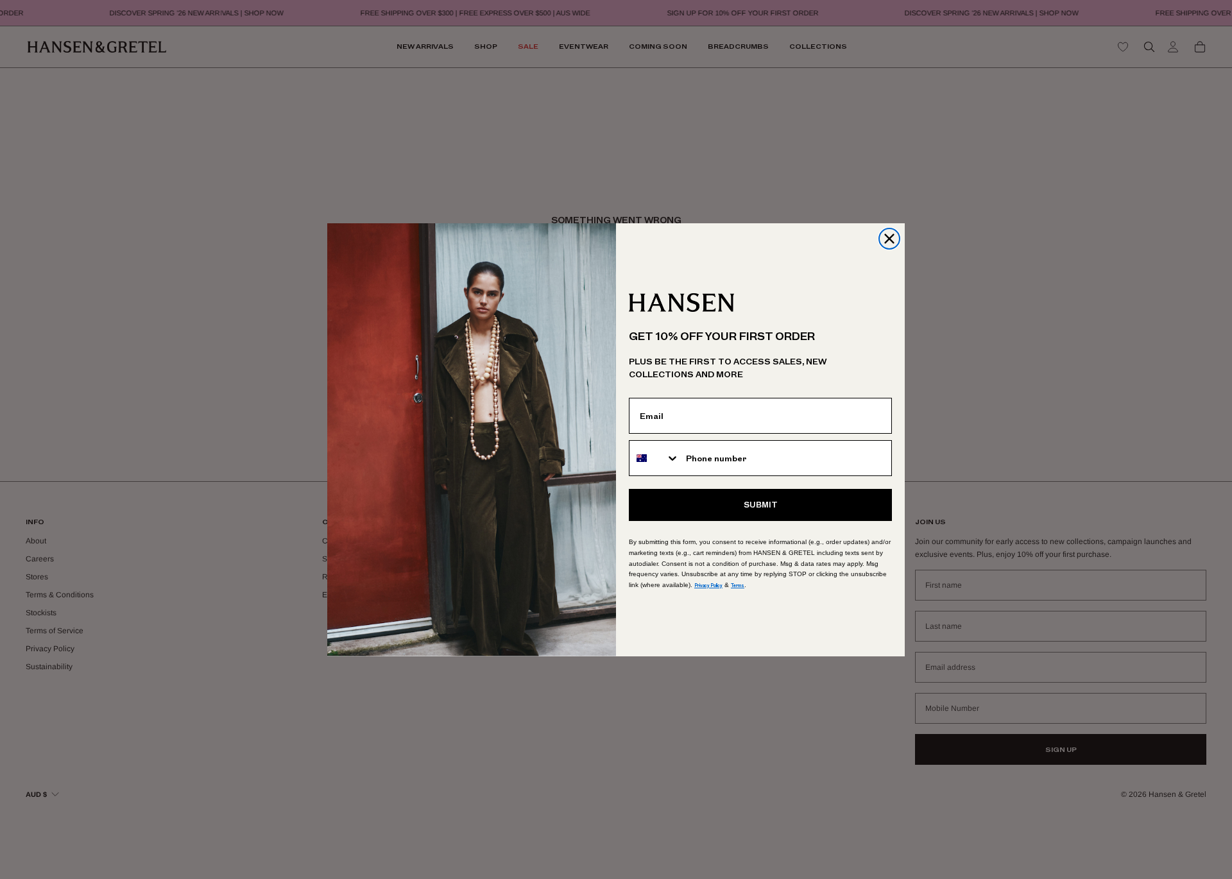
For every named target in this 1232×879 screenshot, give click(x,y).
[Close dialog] (889, 238)
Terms (737, 585)
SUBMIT (761, 504)
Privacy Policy (708, 585)
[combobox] (654, 458)
